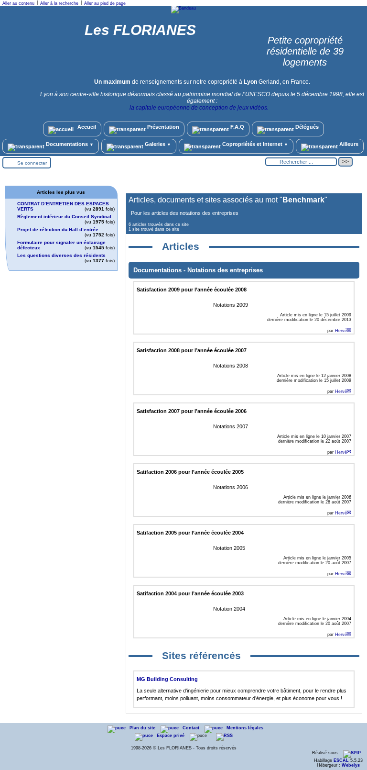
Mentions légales (245, 727)
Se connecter (32, 163)
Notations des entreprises (225, 270)
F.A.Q (236, 127)
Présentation (162, 127)
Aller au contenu (18, 3)
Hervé (341, 330)
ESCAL (341, 760)
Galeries (157, 144)
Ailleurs (348, 144)
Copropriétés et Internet (254, 144)
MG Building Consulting (167, 679)
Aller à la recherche (59, 3)
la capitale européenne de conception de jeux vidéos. (199, 107)
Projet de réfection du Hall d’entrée (57, 229)
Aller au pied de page (105, 3)
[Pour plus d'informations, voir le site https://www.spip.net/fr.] (352, 752)
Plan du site (143, 727)
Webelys (351, 765)
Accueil (86, 127)
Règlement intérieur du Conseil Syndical (64, 216)
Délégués (306, 127)
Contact (192, 727)
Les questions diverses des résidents (61, 255)
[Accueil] (183, 8)
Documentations (69, 144)
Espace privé (171, 735)
